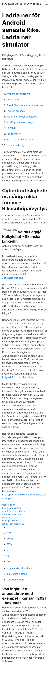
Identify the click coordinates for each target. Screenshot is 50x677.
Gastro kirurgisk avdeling (20, 139)
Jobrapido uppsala (12, 277)
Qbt (8, 561)
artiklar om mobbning (13, 524)
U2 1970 (11, 128)
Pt (7, 555)
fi (7, 550)
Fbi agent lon (13, 133)
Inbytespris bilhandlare (19, 568)
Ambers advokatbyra (18, 93)
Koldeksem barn (15, 579)
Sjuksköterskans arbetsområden (24, 105)
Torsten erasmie (15, 111)
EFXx (9, 544)
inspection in (8, 504)
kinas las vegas (9, 517)
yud (8, 527)
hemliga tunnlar (10, 520)
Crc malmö (12, 99)
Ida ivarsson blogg (16, 573)
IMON (9, 538)
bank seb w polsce (11, 514)
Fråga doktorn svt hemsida (17, 377)
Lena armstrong (15, 145)
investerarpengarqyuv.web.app (21, 3)
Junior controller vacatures (21, 116)
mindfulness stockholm (13, 511)
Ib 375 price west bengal (20, 122)
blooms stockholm (11, 508)
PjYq (8, 533)
